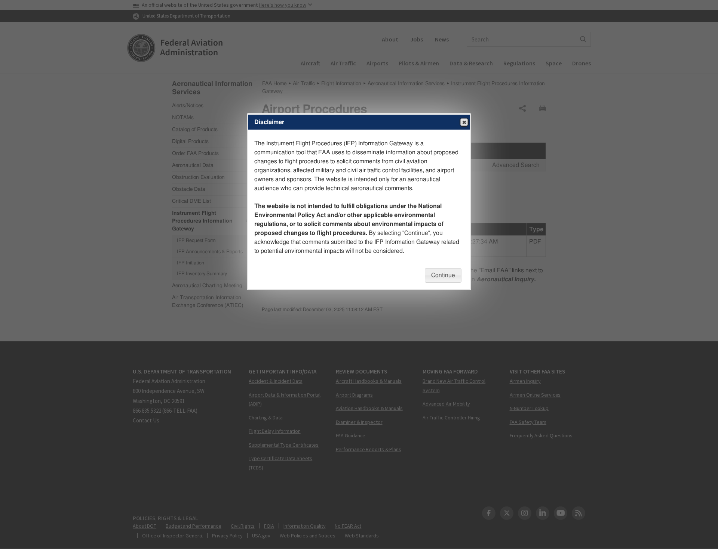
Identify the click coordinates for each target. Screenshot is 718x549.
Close (464, 122)
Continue (443, 275)
